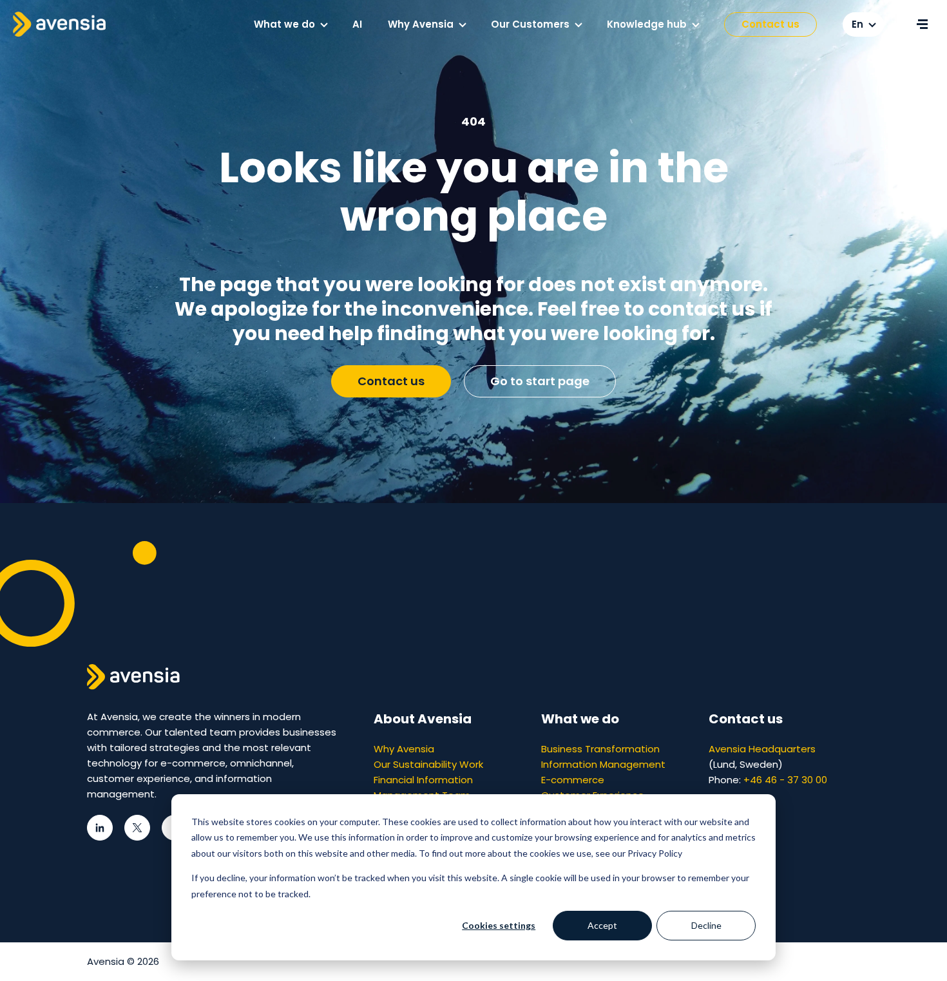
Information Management (603, 764)
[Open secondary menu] (922, 24)
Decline (706, 925)
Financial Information (423, 779)
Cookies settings (498, 925)
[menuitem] (290, 24)
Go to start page (539, 381)
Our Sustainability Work (428, 764)
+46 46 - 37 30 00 (785, 779)
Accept (602, 925)
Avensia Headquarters (762, 749)
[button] (324, 25)
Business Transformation (600, 749)
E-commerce (572, 779)
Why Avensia (404, 749)
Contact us (770, 24)
